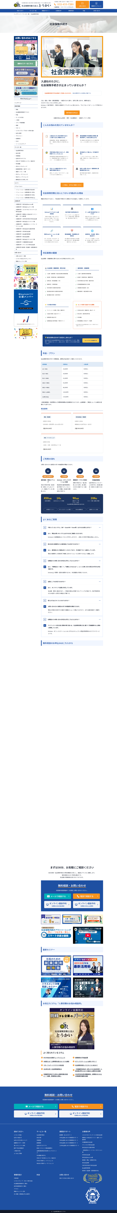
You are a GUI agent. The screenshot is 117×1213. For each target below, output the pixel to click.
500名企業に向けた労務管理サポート (68, 1143)
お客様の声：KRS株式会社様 (23, 231)
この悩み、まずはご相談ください (72, 185)
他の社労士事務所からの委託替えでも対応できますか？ (64, 544)
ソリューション (18, 186)
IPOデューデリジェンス (22, 174)
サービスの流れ (20, 117)
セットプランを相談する (91, 340)
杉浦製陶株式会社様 (87, 1142)
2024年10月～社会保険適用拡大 (53, 1069)
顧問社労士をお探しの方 (22, 179)
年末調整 (18, 163)
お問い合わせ (96, 10)
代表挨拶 (16, 1178)
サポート (18, 128)
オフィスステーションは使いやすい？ (86, 1061)
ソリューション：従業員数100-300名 (25, 192)
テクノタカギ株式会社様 (88, 1145)
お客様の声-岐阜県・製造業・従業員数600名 (26, 248)
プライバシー (19, 136)
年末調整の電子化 (41, 1155)
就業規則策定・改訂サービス (23, 169)
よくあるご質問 (18, 1153)
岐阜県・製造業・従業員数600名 (90, 1170)
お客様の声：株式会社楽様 (22, 236)
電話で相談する (87, 896)
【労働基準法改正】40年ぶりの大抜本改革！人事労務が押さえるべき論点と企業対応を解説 (88, 1070)
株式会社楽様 (85, 1163)
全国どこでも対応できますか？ (57, 582)
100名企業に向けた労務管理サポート (68, 1137)
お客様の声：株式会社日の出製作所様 (25, 229)
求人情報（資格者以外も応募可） (22, 1194)
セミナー (17, 183)
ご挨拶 (17, 120)
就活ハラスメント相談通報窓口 (44, 1148)
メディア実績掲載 (20, 122)
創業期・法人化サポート (65, 1135)
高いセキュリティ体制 (19, 1145)
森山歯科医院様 (86, 1168)
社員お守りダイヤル (21, 158)
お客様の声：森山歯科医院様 (23, 234)
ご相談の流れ (17, 1151)
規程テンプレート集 (21, 171)
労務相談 (18, 156)
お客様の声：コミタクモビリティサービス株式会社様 (26, 210)
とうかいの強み (18, 1135)
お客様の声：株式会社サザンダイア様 (25, 239)
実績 (17, 125)
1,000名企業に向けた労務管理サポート (69, 1145)
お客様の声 (58, 10)
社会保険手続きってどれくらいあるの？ (86, 1065)
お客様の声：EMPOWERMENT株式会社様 (26, 219)
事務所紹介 (71, 10)
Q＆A (17, 141)
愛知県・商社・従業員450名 (89, 1160)
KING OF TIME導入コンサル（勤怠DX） (26, 161)
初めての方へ (20, 10)
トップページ (18, 103)
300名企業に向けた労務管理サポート (68, 1140)
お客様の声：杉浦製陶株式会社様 (24, 242)
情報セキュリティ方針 (21, 261)
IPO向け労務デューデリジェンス (45, 1160)
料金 (84, 10)
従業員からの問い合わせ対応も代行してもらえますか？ (64, 561)
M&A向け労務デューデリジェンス (45, 1163)
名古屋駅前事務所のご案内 (20, 1183)
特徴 (17, 109)
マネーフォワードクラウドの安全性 (54, 1065)
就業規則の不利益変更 (81, 1058)
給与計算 (18, 153)
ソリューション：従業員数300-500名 (25, 195)
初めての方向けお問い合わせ (66, 1178)
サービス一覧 (33, 10)
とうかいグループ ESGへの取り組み (23, 1181)
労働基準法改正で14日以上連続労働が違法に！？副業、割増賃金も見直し (56, 1075)
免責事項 (18, 138)
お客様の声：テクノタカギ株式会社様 (25, 244)
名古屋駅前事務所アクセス (22, 112)
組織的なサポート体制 (19, 1143)
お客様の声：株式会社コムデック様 (25, 207)
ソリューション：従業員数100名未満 (25, 189)
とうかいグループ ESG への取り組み (25, 130)
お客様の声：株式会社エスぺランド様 (25, 221)
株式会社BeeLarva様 (87, 1157)
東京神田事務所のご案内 (20, 1186)
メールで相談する (58, 896)
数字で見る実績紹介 (19, 1148)
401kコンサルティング (21, 166)
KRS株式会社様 (86, 1155)
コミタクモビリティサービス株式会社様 (92, 1135)
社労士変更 (18, 133)
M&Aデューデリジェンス (22, 177)
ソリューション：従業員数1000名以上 (25, 197)
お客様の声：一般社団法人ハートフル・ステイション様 (26, 225)
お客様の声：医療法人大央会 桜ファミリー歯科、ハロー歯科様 (26, 215)
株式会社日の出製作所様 (88, 1147)
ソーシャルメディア (21, 144)
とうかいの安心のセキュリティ (23, 258)
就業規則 (39, 1143)
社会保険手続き (20, 150)
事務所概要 (17, 106)
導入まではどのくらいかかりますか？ (58, 600)
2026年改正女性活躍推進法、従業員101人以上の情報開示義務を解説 (88, 1075)
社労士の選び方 (18, 1137)
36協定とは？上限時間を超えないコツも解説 (56, 1061)
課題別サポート (46, 10)
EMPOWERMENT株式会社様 (89, 1165)
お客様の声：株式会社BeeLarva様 (24, 204)
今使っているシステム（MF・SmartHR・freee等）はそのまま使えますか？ (70, 527)
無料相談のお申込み (72, 113)
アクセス (16, 1189)
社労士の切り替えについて (20, 1140)
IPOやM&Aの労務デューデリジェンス (54, 1058)
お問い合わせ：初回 (21, 256)
